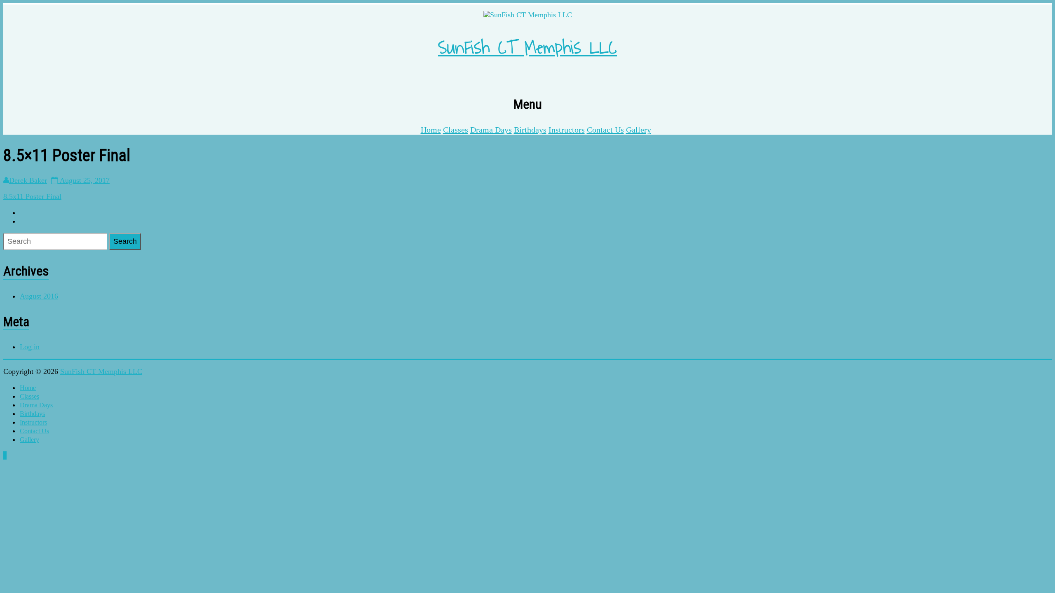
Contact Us (605, 129)
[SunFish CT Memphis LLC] (527, 15)
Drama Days (491, 129)
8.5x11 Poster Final (32, 196)
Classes (455, 129)
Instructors (567, 129)
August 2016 (39, 296)
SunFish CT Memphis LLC (527, 48)
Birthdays (530, 129)
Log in (30, 347)
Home (431, 129)
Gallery (638, 129)
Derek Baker (28, 180)
